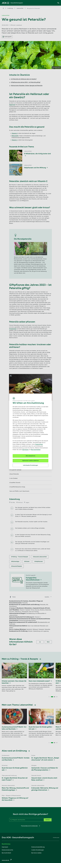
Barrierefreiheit (35, 449)
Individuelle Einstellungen (30, 465)
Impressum (25, 449)
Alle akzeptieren (30, 455)
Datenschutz (39, 444)
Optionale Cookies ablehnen (30, 460)
